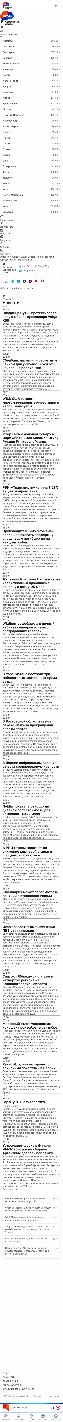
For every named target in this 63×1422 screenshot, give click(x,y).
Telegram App (29, 270)
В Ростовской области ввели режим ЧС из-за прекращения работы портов (28, 725)
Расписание (56, 1419)
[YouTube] (36, 281)
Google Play (43, 266)
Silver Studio (28, 256)
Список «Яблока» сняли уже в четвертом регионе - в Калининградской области (28, 980)
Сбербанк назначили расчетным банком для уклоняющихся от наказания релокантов (30, 364)
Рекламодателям (45, 256)
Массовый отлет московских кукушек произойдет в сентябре (30, 1025)
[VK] (18, 281)
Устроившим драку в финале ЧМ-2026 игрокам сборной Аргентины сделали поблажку (28, 1149)
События (31, 1419)
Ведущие (43, 1419)
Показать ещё (10, 1189)
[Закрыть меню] (2, 27)
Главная (5, 1419)
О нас (3, 256)
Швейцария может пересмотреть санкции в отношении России (30, 894)
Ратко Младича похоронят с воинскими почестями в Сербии (29, 1066)
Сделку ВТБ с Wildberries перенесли (24, 1104)
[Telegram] (12, 281)
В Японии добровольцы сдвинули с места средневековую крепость (31, 764)
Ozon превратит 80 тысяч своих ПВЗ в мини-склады (29, 928)
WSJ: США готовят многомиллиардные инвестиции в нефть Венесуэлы (31, 402)
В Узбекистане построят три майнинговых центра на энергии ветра (30, 677)
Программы (19, 1419)
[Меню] (56, 5)
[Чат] (52, 1407)
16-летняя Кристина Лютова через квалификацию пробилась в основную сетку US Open (31, 583)
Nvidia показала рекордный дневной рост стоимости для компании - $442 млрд (26, 810)
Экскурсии (13, 256)
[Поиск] (43, 281)
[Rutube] (30, 281)
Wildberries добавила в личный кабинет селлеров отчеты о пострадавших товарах (28, 627)
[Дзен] (24, 281)
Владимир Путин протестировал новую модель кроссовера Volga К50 (30, 316)
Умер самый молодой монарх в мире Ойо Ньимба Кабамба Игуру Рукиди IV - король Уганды (30, 437)
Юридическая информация (16, 259)
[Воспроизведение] (57, 1407)
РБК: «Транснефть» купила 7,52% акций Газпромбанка (30, 489)
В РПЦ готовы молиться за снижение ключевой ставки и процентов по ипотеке (27, 851)
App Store (27, 266)
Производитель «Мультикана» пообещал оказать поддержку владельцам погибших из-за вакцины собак (28, 536)
